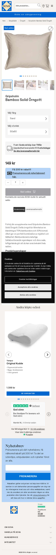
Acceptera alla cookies (28, 287)
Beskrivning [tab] (19, 209)
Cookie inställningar (28, 279)
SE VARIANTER (28, 393)
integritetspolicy (40, 495)
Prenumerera (28, 476)
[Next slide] (47, 355)
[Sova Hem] (6, 6)
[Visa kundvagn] (47, 6)
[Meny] (52, 6)
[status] (15, 182)
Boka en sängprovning (28, 15)
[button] (39, 5)
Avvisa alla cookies (28, 295)
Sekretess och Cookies (25, 271)
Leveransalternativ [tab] (34, 209)
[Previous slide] (9, 355)
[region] (28, 277)
